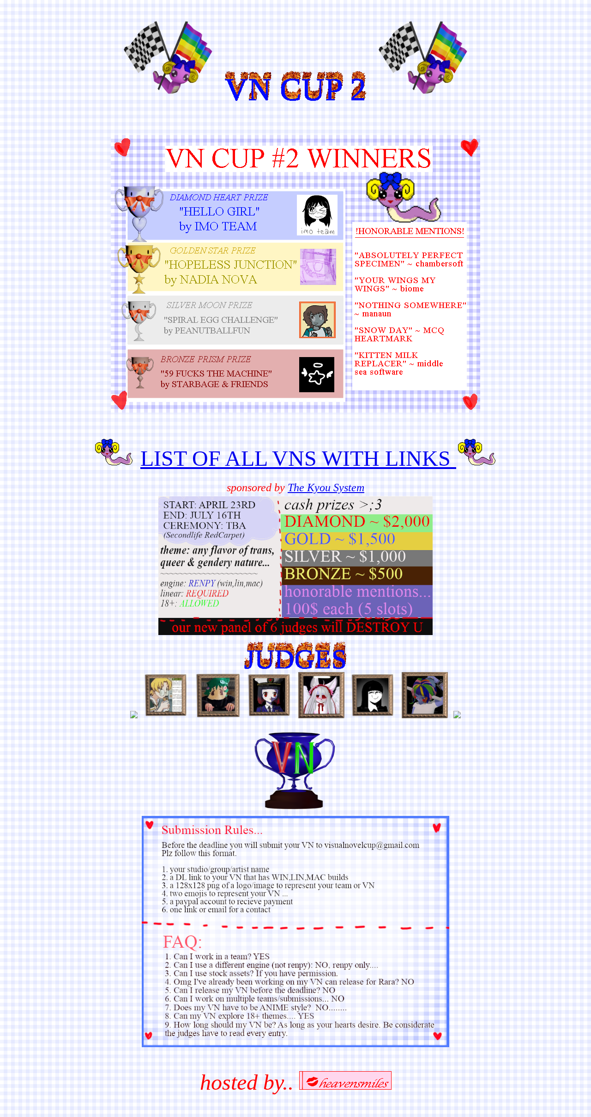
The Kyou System (326, 487)
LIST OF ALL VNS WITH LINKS (298, 458)
